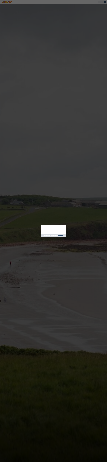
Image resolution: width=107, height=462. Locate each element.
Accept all (61, 235)
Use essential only (54, 235)
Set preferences (47, 235)
